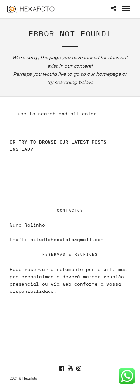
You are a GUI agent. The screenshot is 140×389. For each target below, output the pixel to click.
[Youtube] (70, 368)
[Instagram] (78, 368)
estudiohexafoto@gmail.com (67, 239)
